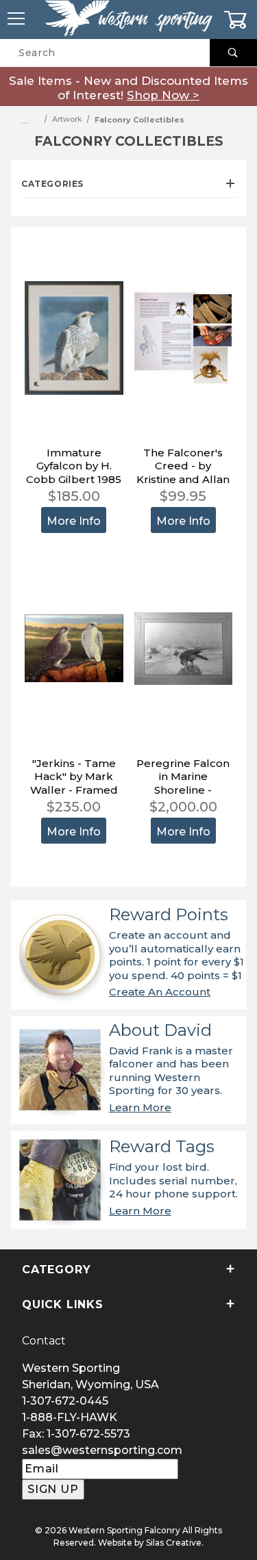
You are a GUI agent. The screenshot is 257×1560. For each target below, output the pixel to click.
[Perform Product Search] (233, 52)
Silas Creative (173, 1542)
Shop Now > (163, 95)
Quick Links (62, 1304)
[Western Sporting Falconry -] (128, 18)
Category (56, 1269)
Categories (52, 184)
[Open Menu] (17, 19)
